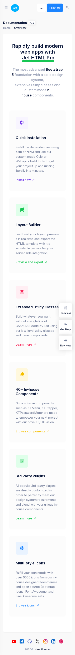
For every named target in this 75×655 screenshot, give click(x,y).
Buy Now (65, 345)
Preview (54, 7)
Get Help (65, 329)
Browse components (30, 431)
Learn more (24, 344)
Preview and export (29, 262)
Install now (23, 180)
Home (7, 27)
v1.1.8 (31, 23)
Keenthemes (43, 649)
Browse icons (25, 605)
